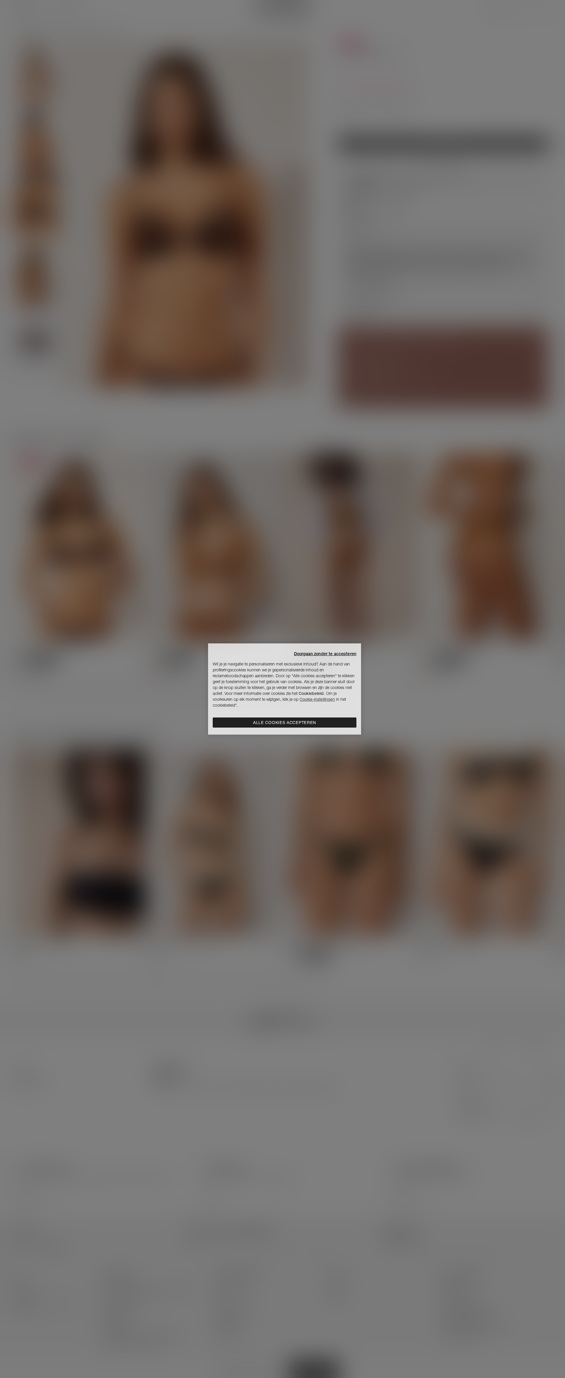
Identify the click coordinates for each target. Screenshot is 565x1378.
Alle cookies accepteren (284, 722)
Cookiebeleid (311, 693)
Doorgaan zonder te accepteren (325, 653)
